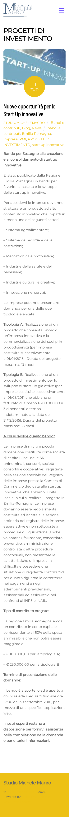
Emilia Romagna (36, 134)
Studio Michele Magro (22, 792)
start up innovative (48, 145)
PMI (22, 139)
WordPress (29, 797)
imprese (10, 139)
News (37, 128)
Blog (26, 128)
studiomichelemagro (24, 123)
